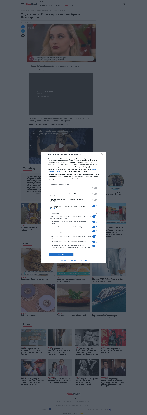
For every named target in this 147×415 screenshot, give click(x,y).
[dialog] (73, 207)
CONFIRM (61, 254)
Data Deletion (64, 260)
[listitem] (73, 184)
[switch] (94, 188)
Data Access (73, 260)
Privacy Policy (83, 260)
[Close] (103, 154)
